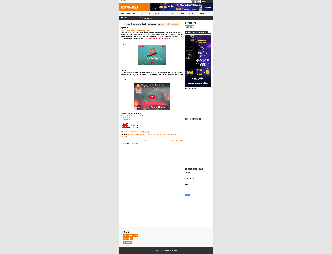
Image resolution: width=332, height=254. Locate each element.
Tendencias (192, 13)
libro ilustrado (158, 134)
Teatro (157, 13)
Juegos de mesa (181, 13)
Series (134, 13)
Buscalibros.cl (125, 119)
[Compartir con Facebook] (147, 132)
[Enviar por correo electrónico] (142, 132)
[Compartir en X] (145, 132)
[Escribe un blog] (144, 132)
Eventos (164, 13)
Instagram (192, 1)
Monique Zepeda (168, 134)
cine (131, 239)
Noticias (125, 18)
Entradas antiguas (177, 140)
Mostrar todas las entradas (170, 24)
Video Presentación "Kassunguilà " (135, 31)
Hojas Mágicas (129, 7)
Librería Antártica (126, 117)
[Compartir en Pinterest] (149, 132)
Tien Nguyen (174, 250)
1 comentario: (134, 131)
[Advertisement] (198, 104)
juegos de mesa (127, 242)
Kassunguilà (150, 134)
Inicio (122, 13)
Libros (150, 13)
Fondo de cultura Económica (136, 134)
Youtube (198, 1)
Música (171, 13)
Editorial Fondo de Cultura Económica (132, 115)
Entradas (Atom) (135, 143)
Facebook (195, 1)
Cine (128, 13)
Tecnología (201, 13)
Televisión (142, 13)
